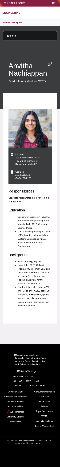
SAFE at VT (44, 401)
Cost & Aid (44, 397)
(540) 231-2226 (23, 178)
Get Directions (25, 376)
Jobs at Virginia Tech (44, 426)
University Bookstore (44, 421)
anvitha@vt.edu (23, 175)
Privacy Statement (15, 401)
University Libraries (15, 417)
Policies (44, 406)
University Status (16, 392)
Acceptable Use (15, 406)
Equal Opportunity (44, 411)
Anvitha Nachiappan (12, 22)
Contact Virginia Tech (30, 386)
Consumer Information (44, 392)
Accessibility (15, 422)
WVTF (44, 416)
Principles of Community (15, 397)
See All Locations (27, 381)
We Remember (17, 412)
